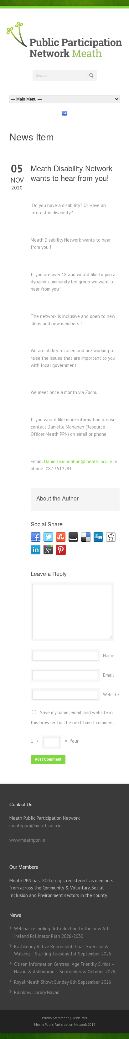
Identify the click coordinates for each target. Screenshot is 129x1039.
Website (111, 694)
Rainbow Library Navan (36, 992)
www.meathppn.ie (27, 840)
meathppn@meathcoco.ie (35, 825)
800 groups (53, 880)
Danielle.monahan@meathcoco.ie (78, 461)
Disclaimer (79, 1018)
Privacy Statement (56, 1018)
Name (108, 656)
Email (108, 675)
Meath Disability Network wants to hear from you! (71, 172)
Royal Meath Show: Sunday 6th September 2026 (62, 982)
